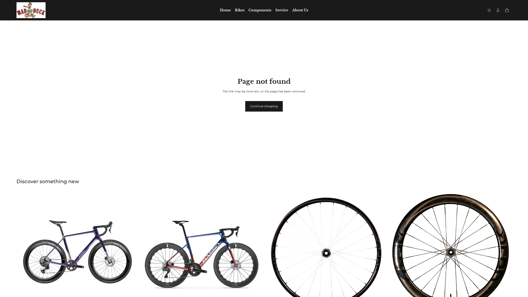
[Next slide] (132, 252)
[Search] (489, 10)
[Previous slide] (22, 252)
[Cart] (507, 10)
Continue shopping (264, 106)
